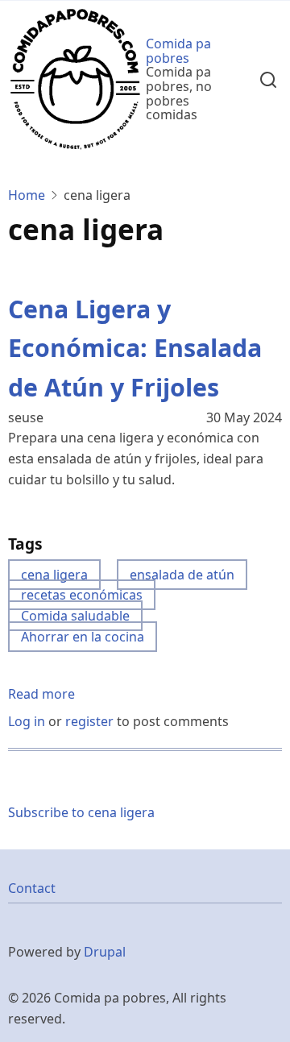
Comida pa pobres (178, 51)
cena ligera (54, 574)
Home (26, 195)
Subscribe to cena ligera (81, 812)
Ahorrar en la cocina (82, 637)
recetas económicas (82, 595)
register (89, 721)
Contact (32, 888)
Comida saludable (75, 616)
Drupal (105, 952)
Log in (26, 721)
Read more (41, 695)
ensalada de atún (182, 574)
